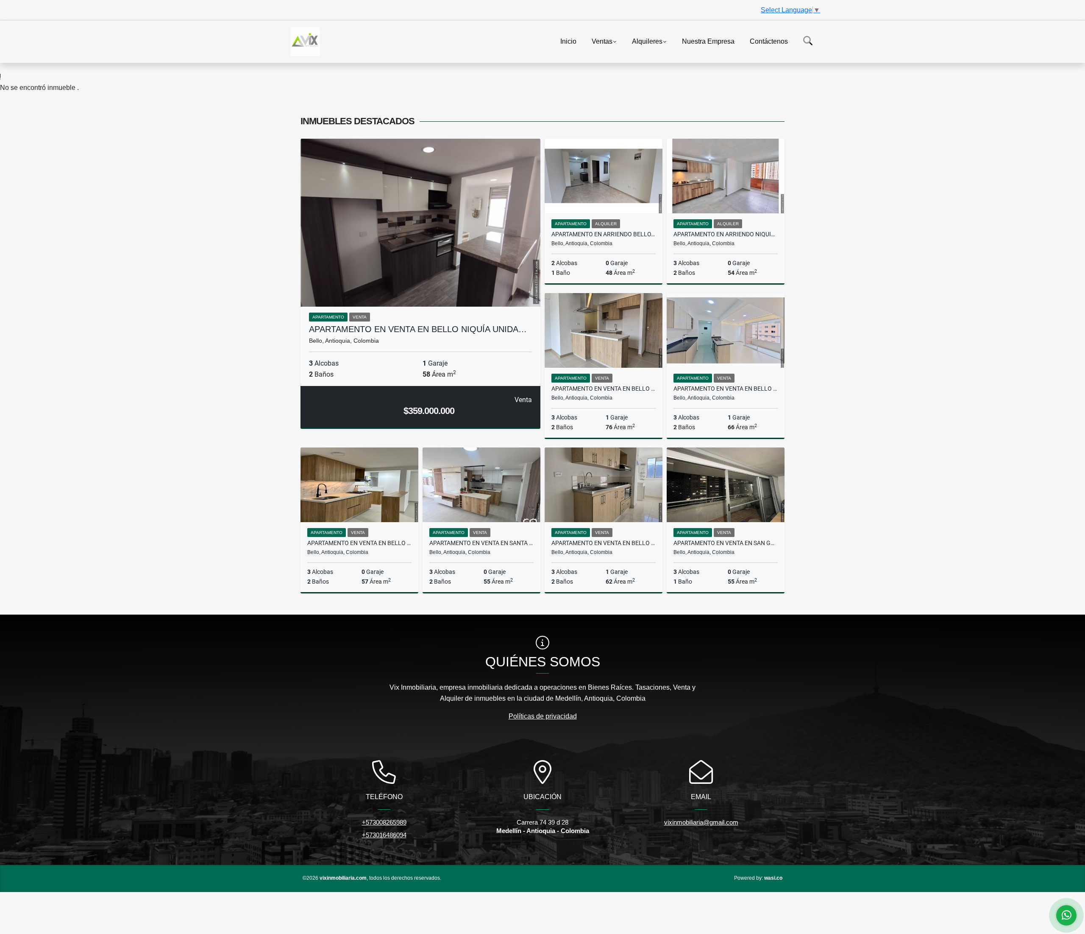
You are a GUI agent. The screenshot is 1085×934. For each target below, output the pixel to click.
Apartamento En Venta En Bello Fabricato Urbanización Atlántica (725, 388)
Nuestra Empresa (708, 41)
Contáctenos (769, 41)
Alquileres (647, 41)
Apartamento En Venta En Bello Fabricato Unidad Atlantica (603, 388)
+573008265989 (384, 822)
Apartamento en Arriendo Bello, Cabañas (603, 234)
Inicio (568, 41)
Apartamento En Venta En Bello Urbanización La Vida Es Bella (603, 543)
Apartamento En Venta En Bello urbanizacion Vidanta (359, 543)
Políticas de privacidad (543, 716)
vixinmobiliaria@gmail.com (701, 822)
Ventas (602, 41)
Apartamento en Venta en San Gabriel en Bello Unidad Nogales (725, 543)
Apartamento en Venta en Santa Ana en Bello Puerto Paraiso (481, 543)
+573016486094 (384, 835)
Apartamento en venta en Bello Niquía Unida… (418, 329)
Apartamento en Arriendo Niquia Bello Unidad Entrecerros (725, 234)
